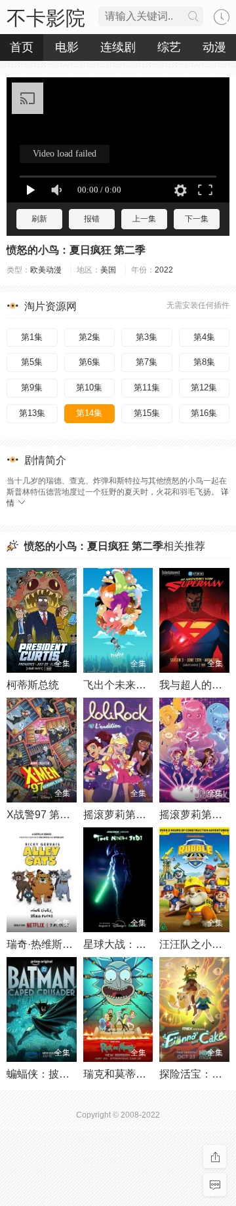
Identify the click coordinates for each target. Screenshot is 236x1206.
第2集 (89, 337)
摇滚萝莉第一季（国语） (141, 814)
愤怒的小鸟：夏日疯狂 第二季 (76, 249)
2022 (164, 269)
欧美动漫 (46, 269)
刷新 (39, 218)
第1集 (32, 337)
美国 (108, 269)
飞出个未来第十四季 (130, 684)
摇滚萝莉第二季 (196, 814)
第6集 (89, 362)
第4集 (204, 337)
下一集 (196, 218)
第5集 (32, 362)
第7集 (146, 362)
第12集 (204, 387)
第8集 (204, 362)
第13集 (32, 413)
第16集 (204, 413)
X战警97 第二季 (44, 814)
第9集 (32, 387)
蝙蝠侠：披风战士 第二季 (66, 1074)
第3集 (146, 337)
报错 (92, 218)
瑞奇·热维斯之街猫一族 (61, 944)
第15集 (147, 413)
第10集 (89, 387)
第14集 (89, 413)
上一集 (144, 218)
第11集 (147, 387)
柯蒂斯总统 (33, 684)
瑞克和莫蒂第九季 (125, 1074)
